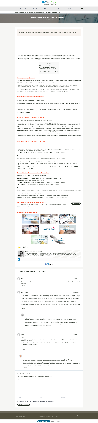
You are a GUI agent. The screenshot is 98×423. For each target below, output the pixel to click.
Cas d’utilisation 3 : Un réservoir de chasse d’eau (49, 71)
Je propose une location (56, 421)
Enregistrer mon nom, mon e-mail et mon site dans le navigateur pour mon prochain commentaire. (36, 401)
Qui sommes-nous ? (50, 416)
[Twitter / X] (52, 264)
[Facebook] (46, 264)
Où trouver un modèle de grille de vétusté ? (48, 72)
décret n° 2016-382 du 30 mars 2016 (28, 102)
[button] (82, 9)
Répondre (23, 285)
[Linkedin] (19, 259)
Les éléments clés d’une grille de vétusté (47, 68)
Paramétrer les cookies (79, 415)
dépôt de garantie (37, 55)
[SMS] (50, 264)
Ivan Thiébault (28, 315)
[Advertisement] (49, 45)
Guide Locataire (30, 12)
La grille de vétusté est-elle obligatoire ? (47, 67)
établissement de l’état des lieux (52, 102)
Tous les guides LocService (20, 12)
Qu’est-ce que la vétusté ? (44, 65)
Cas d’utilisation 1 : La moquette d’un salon (47, 70)
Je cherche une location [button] (43, 421)
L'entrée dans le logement (39, 12)
